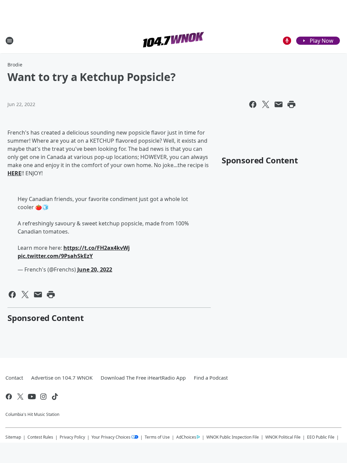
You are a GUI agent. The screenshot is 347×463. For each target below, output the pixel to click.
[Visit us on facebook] (9, 396)
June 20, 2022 (94, 269)
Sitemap (13, 437)
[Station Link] (173, 40)
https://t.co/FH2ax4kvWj (96, 247)
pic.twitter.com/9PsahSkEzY (55, 256)
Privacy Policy (72, 437)
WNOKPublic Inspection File (232, 437)
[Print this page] (291, 104)
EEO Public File (320, 437)
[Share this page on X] (265, 104)
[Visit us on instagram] (43, 396)
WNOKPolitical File (283, 437)
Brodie (14, 64)
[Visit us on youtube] (32, 396)
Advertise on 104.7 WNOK (62, 377)
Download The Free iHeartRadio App (143, 377)
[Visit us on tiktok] (55, 396)
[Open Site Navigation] (9, 41)
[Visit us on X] (20, 396)
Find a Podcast (211, 377)
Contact (14, 377)
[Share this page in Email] (278, 104)
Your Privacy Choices (110, 437)
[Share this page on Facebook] (253, 104)
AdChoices (186, 437)
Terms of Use (157, 437)
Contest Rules (40, 437)
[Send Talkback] (287, 41)
